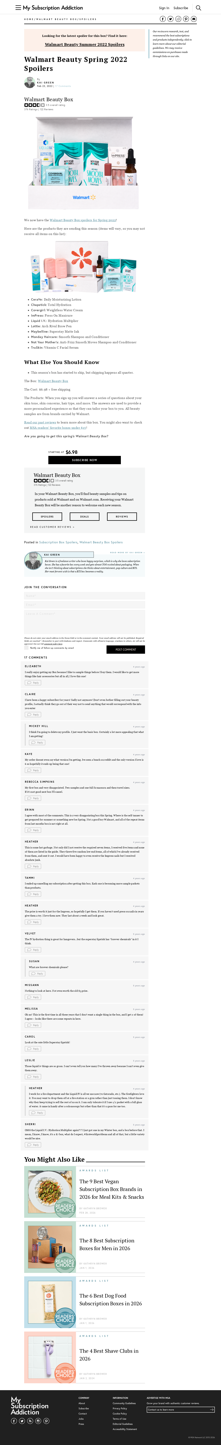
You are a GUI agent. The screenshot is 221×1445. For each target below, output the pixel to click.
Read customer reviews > (52, 527)
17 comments (63, 86)
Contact (83, 1413)
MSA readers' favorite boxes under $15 (58, 428)
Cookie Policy (120, 1413)
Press (81, 1424)
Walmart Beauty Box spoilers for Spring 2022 (83, 220)
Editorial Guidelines (123, 1424)
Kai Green (45, 82)
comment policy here (53, 644)
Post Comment (126, 649)
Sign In (164, 8)
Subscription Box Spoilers (58, 542)
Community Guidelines (124, 1403)
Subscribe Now (84, 460)
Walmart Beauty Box (53, 381)
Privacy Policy (120, 1408)
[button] (33, 682)
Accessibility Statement (125, 1429)
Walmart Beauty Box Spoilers (101, 542)
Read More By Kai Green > (127, 552)
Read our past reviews (40, 422)
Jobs (81, 1418)
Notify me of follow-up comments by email (52, 647)
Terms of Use (119, 1418)
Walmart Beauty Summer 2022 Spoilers (84, 44)
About (82, 1403)
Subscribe (181, 8)
